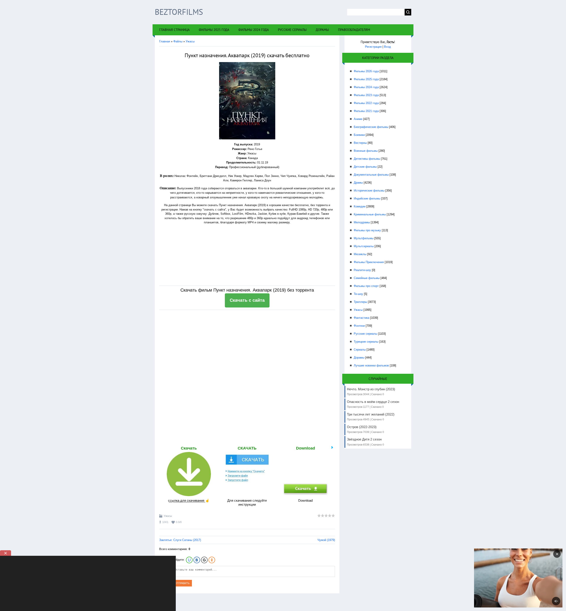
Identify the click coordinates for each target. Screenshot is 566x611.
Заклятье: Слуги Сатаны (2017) (180, 540)
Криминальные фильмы (370, 214)
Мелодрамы (362, 222)
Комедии (359, 206)
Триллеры (360, 302)
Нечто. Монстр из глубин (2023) (371, 391)
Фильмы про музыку (367, 230)
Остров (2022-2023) (365, 429)
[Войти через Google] (204, 560)
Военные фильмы (366, 150)
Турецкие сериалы (366, 341)
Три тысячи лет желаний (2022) (370, 416)
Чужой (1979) (326, 540)
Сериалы (360, 349)
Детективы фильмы (367, 158)
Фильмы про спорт (366, 286)
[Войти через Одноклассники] (211, 560)
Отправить (182, 583)
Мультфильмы (363, 238)
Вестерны (360, 142)
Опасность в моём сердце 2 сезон (373, 404)
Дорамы (359, 357)
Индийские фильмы (367, 198)
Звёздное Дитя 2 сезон (365, 441)
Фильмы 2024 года (366, 87)
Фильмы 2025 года (366, 79)
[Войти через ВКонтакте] (196, 560)
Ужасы (190, 41)
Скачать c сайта (247, 300)
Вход (387, 46)
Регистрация (373, 46)
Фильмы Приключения (369, 262)
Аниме (358, 119)
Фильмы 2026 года (366, 71)
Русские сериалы (365, 333)
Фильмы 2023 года (366, 95)
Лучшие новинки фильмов (371, 365)
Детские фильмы (365, 166)
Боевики (359, 135)
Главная (164, 41)
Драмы (358, 182)
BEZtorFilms (179, 12)
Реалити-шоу (362, 270)
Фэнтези (359, 325)
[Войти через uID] (189, 560)
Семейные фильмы (367, 278)
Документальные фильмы (371, 174)
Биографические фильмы (371, 127)
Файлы (177, 41)
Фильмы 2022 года (366, 103)
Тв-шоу (358, 294)
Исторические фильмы (369, 190)
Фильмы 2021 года (366, 111)
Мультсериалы (364, 246)
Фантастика (361, 317)
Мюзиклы (360, 254)
